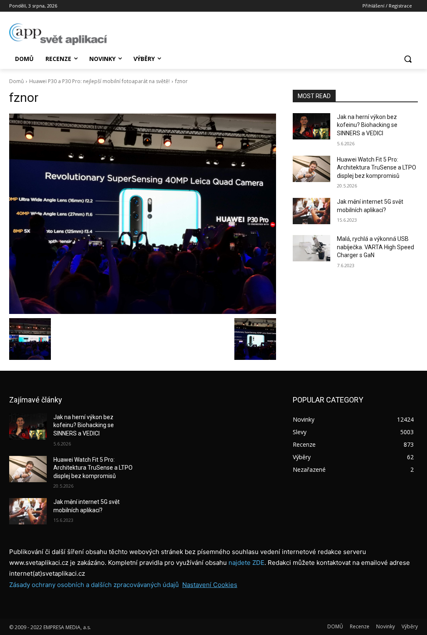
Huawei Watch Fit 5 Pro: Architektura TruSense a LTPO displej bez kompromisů (376, 167)
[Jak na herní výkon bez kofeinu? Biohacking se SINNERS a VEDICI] (311, 126)
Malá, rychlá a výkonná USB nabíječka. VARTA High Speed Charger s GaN (375, 246)
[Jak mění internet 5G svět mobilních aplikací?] (311, 211)
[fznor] (142, 214)
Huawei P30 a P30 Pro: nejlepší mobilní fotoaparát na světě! (99, 81)
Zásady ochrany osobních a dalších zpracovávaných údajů (94, 585)
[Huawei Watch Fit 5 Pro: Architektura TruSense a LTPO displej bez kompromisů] (311, 169)
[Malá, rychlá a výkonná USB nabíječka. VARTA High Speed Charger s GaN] (311, 248)
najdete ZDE (246, 563)
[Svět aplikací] (58, 34)
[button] (408, 59)
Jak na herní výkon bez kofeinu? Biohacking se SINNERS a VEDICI (367, 125)
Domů (16, 81)
